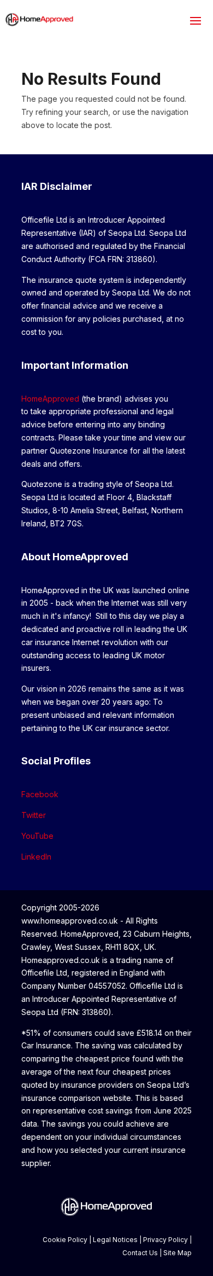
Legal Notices (115, 1240)
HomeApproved (50, 398)
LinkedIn (36, 856)
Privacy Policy (165, 1240)
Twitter (33, 815)
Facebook (39, 794)
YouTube (37, 835)
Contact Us (140, 1253)
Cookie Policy (65, 1240)
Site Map (177, 1253)
